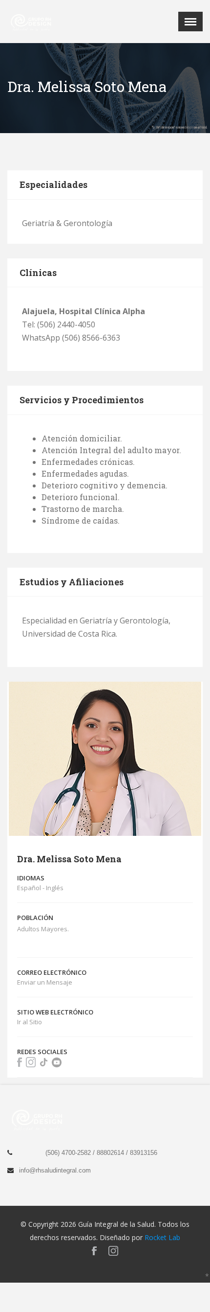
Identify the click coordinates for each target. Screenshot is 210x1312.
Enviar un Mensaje (44, 982)
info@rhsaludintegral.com (55, 1170)
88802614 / (113, 1152)
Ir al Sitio (29, 1021)
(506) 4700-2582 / (71, 1152)
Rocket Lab (162, 1237)
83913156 (143, 1152)
